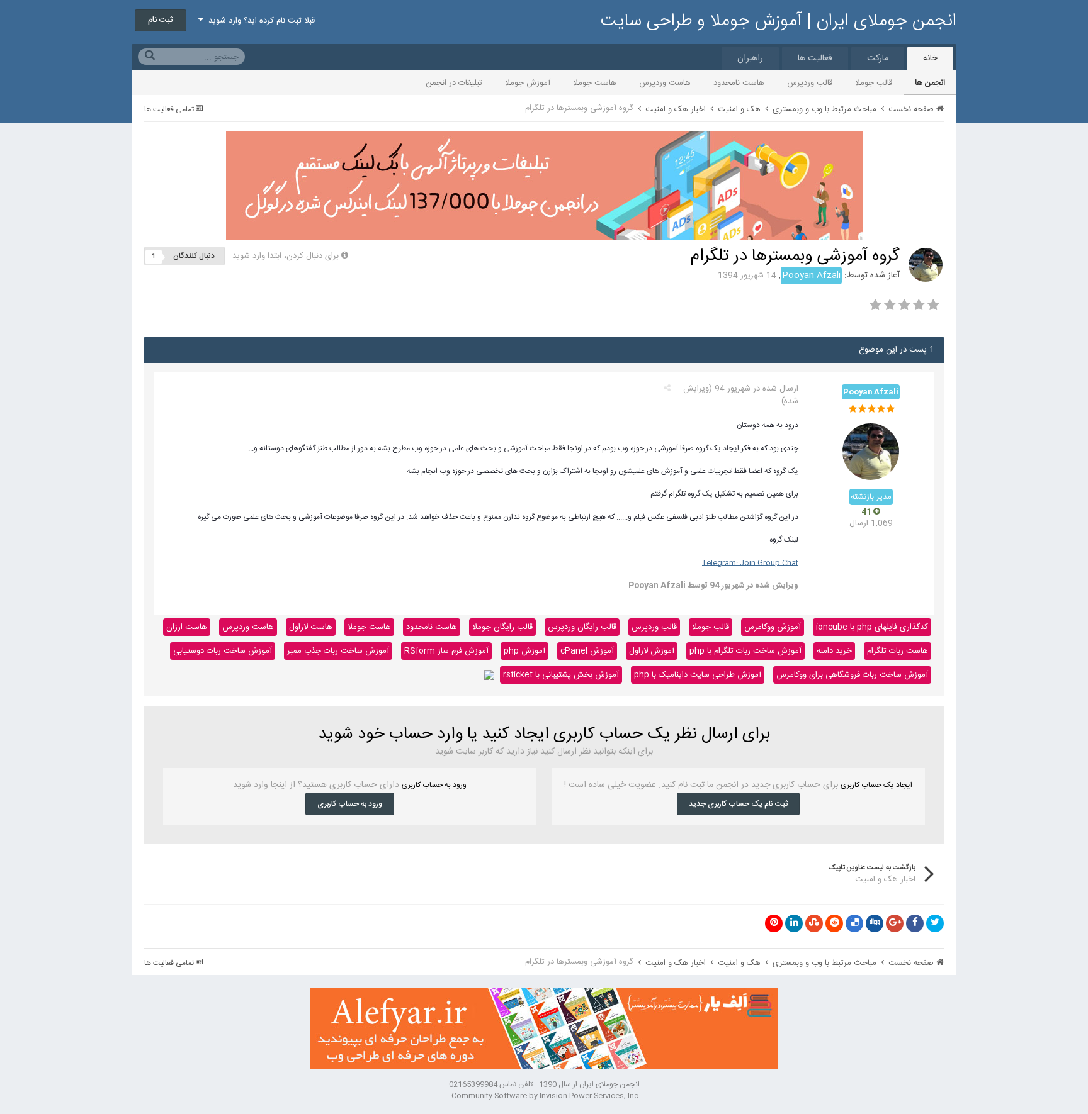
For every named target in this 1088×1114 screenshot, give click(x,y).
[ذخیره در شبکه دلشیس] (854, 923)
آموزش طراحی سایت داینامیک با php (697, 675)
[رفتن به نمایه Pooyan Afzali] (926, 265)
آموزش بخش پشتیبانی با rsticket (561, 675)
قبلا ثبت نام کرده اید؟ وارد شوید (259, 21)
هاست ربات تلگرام (897, 651)
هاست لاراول (310, 627)
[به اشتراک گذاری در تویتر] (935, 923)
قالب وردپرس (809, 83)
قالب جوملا (873, 83)
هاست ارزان (186, 627)
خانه (930, 58)
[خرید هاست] (489, 675)
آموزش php (524, 651)
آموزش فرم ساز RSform (446, 651)
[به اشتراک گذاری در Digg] (874, 923)
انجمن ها (930, 83)
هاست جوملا (594, 83)
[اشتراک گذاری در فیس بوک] (915, 923)
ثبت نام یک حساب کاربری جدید (738, 804)
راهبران (750, 58)
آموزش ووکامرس (772, 627)
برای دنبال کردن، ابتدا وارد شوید (285, 256)
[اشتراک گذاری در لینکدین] (794, 923)
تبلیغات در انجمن (454, 83)
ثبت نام (160, 20)
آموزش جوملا (527, 83)
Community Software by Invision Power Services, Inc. (544, 1095)
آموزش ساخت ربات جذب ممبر (338, 651)
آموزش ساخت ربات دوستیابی (222, 651)
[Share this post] (667, 389)
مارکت (877, 58)
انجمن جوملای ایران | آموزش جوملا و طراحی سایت (778, 21)
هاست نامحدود (738, 83)
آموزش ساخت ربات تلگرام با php (745, 651)
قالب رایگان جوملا (502, 627)
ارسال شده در (756, 389)
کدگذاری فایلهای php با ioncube (872, 627)
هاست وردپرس (665, 83)
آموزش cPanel (587, 651)
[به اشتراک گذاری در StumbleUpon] (814, 923)
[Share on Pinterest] (774, 923)
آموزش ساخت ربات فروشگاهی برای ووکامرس (852, 675)
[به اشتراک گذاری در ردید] (834, 923)
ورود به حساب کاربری (349, 804)
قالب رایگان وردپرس (582, 627)
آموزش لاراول (651, 651)
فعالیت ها (815, 58)
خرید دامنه (834, 651)
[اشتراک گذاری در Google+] (895, 923)
